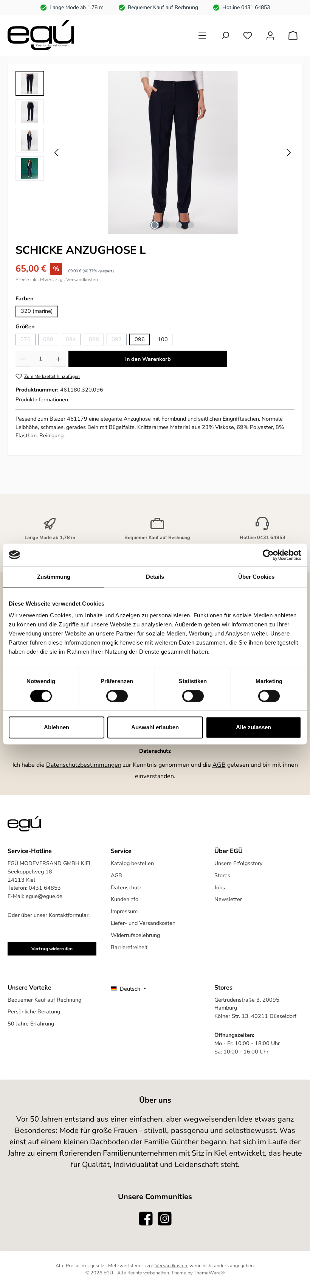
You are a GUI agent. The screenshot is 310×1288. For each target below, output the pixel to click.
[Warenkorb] (293, 35)
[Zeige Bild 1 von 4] (155, 225)
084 (73, 340)
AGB (219, 765)
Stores (222, 875)
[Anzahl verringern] (23, 359)
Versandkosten (171, 1265)
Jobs (219, 887)
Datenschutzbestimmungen (83, 765)
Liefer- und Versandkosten (143, 923)
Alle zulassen (253, 727)
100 (163, 339)
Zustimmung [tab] (54, 576)
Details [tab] (155, 576)
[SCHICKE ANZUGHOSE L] (173, 152)
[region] (155, 152)
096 (140, 339)
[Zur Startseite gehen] (41, 35)
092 (119, 340)
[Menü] (202, 35)
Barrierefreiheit (129, 947)
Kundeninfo (124, 899)
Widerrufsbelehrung (135, 935)
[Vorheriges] (57, 152)
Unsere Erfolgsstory (238, 863)
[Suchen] (224, 35)
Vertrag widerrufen (52, 949)
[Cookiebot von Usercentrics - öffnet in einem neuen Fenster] (268, 555)
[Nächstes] (288, 152)
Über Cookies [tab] (256, 576)
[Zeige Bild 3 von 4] (179, 225)
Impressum (124, 911)
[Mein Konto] (270, 35)
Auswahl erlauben (155, 727)
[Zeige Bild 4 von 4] (191, 225)
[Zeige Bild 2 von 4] (167, 225)
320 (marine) (37, 311)
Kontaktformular (68, 915)
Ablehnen (56, 727)
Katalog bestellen (132, 863)
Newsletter (228, 899)
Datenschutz (126, 887)
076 (28, 340)
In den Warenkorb (148, 359)
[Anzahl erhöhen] (58, 359)
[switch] (117, 696)
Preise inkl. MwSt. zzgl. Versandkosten (57, 279)
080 (50, 340)
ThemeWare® (209, 1272)
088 (96, 340)
